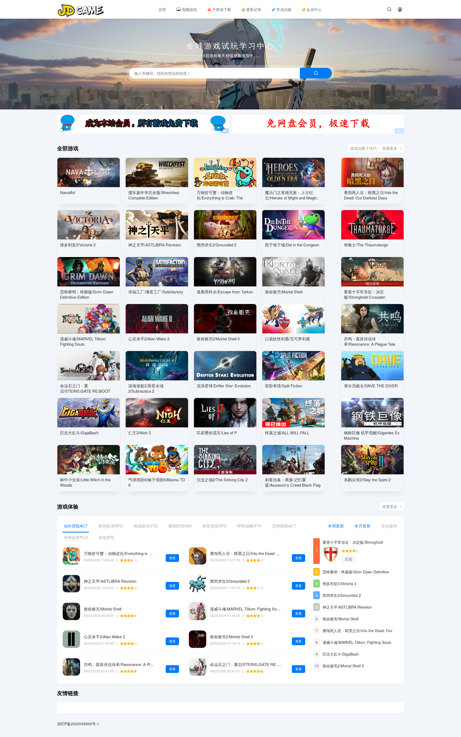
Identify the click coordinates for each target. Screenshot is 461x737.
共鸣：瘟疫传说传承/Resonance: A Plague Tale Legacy (132, 664)
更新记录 (253, 9)
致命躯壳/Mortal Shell (102, 609)
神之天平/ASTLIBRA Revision (110, 581)
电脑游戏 (189, 9)
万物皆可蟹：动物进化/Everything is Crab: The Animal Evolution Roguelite (148, 553)
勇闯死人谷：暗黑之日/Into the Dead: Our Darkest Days (259, 553)
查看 (172, 557)
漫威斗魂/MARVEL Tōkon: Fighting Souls (246, 609)
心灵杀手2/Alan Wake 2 (104, 636)
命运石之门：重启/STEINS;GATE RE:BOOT (249, 664)
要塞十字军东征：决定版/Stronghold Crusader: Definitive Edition (353, 542)
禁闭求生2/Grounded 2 (230, 581)
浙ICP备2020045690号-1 (78, 723)
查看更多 (389, 148)
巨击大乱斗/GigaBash (341, 654)
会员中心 (314, 9)
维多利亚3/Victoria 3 (339, 583)
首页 (162, 9)
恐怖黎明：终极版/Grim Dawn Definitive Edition (356, 572)
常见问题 (283, 9)
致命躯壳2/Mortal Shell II (231, 636)
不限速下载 (221, 9)
